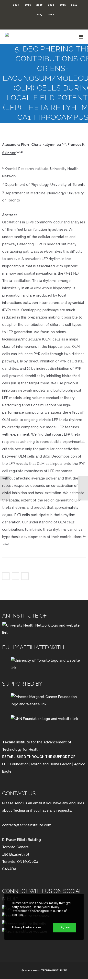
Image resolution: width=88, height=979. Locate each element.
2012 (51, 14)
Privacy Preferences (26, 927)
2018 (28, 4)
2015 (63, 4)
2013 (39, 14)
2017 (39, 4)
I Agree (64, 927)
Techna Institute (54, 970)
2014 (74, 4)
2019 (16, 4)
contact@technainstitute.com (26, 825)
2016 (51, 4)
